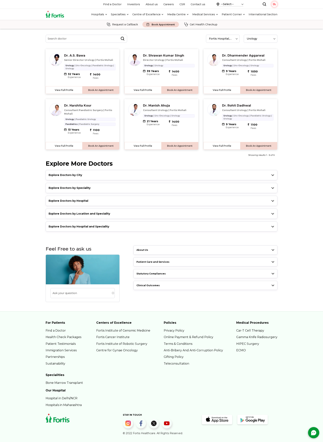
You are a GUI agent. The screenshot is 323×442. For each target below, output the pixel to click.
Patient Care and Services (152, 261)
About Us (142, 250)
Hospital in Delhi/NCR (61, 398)
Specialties (118, 14)
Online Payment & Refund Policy (188, 337)
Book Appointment (163, 24)
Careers (168, 4)
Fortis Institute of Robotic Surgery (121, 344)
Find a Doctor (112, 4)
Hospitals (97, 14)
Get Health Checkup (203, 24)
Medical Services (203, 14)
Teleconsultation (176, 363)
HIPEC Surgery (247, 344)
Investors (133, 4)
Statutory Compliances (151, 273)
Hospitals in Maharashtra (64, 405)
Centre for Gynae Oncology (117, 350)
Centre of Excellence (146, 14)
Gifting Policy (174, 357)
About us (152, 4)
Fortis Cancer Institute (113, 337)
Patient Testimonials (61, 344)
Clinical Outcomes (148, 285)
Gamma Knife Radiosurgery (256, 337)
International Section (263, 14)
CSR (182, 4)
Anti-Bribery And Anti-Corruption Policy (193, 350)
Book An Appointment (101, 90)
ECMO (241, 350)
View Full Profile (64, 90)
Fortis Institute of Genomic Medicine (123, 330)
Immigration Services (61, 350)
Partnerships (55, 357)
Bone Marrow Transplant (64, 383)
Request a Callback (125, 24)
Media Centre (176, 14)
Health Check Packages (63, 337)
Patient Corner (232, 14)
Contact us (198, 4)
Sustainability (55, 363)
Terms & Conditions (178, 344)
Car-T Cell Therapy (250, 330)
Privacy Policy (174, 330)
